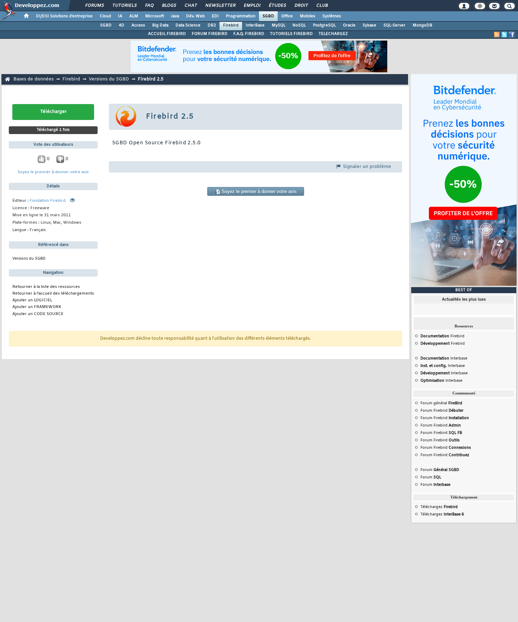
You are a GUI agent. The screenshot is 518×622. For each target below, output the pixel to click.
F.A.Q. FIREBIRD (248, 33)
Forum (439, 469)
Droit (301, 5)
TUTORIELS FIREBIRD (291, 33)
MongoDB (422, 25)
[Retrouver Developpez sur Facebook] (511, 34)
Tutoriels (124, 5)
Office (287, 16)
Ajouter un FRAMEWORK (36, 307)
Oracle (349, 25)
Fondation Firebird (48, 201)
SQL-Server (394, 25)
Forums (94, 5)
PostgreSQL (324, 25)
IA (120, 16)
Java (175, 16)
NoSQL (299, 25)
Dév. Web (195, 16)
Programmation (240, 16)
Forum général (441, 403)
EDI (215, 16)
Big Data (160, 25)
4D (121, 25)
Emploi (252, 5)
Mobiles (307, 16)
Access (138, 25)
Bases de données (33, 79)
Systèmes (331, 16)
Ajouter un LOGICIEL (32, 300)
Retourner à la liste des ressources (46, 287)
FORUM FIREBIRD (210, 33)
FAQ (149, 5)
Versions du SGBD (109, 79)
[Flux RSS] (497, 34)
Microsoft (154, 16)
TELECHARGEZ (333, 33)
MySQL (278, 25)
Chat (190, 5)
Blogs (169, 5)
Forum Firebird (441, 410)
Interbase (443, 358)
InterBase (255, 25)
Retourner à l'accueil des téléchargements (53, 293)
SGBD (268, 16)
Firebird (231, 25)
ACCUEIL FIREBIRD (167, 33)
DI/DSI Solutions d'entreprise (64, 16)
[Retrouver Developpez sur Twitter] (504, 34)
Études (277, 5)
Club (321, 5)
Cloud (105, 16)
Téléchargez (439, 507)
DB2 (212, 25)
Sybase (369, 25)
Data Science (188, 25)
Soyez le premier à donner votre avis (53, 172)
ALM (133, 16)
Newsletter (220, 5)
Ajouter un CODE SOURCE (37, 314)
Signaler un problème (366, 167)
